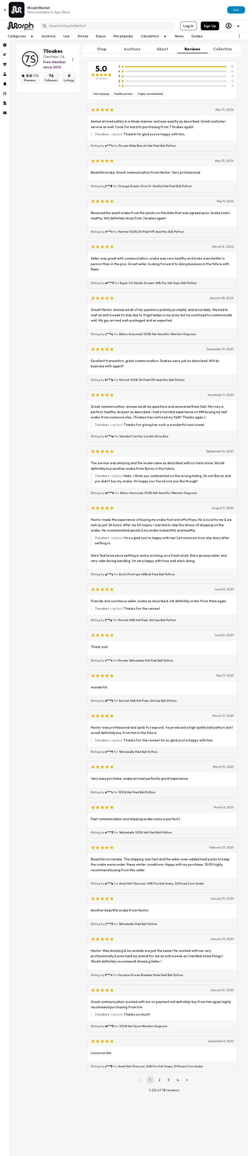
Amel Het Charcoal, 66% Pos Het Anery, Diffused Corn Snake (161, 883)
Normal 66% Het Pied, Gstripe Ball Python (147, 620)
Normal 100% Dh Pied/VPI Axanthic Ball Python (151, 231)
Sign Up (210, 26)
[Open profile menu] (232, 26)
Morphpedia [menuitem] (123, 36)
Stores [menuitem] (83, 36)
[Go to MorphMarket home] (20, 26)
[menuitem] (4, 45)
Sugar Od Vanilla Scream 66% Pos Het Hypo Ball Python (158, 283)
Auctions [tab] (132, 48)
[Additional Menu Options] (239, 36)
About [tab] (162, 48)
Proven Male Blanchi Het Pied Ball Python (147, 145)
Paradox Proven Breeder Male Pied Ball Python (150, 975)
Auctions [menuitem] (48, 36)
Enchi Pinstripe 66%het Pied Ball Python (147, 574)
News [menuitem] (179, 36)
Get (236, 10)
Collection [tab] (222, 48)
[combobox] (107, 26)
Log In (188, 26)
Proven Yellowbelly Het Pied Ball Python (145, 660)
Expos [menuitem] (101, 36)
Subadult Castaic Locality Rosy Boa (143, 436)
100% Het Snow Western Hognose (143, 1026)
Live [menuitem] (66, 36)
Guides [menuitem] (196, 36)
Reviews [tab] (192, 48)
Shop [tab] (101, 48)
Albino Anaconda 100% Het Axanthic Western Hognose (157, 334)
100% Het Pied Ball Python (137, 792)
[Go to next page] (187, 1080)
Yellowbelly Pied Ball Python (138, 752)
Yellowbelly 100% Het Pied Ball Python (145, 832)
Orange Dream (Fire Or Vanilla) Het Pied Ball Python (155, 186)
